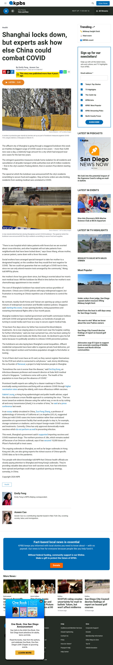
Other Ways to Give (92, 640)
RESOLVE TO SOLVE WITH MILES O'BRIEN (92, 259)
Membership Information (94, 636)
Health (5, 27)
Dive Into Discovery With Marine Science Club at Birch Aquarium (92, 219)
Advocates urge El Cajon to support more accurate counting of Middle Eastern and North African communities (93, 346)
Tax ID (88, 644)
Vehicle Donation (91, 648)
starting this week (14, 308)
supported (43, 434)
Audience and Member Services (71, 628)
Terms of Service (41, 659)
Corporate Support (92, 628)
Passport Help (65, 648)
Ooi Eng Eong (54, 369)
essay (9, 411)
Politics (60, 596)
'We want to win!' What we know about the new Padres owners (91, 321)
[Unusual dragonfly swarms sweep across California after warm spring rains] (15, 586)
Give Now (103, 3)
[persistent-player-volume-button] (13, 11)
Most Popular (85, 270)
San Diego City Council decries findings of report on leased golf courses (92, 332)
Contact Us (64, 636)
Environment (7, 596)
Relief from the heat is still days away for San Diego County (94, 311)
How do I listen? (66, 644)
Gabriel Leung (8, 394)
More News (9, 576)
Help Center (65, 652)
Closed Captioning (67, 632)
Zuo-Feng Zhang (43, 411)
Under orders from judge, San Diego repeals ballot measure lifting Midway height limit (93, 300)
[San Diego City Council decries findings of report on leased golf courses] (97, 586)
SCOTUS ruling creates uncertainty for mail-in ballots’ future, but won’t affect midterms (70, 603)
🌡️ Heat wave (86, 36)
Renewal (21, 364)
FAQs (62, 640)
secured (47, 440)
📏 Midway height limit (90, 31)
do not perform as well (26, 429)
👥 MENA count (86, 40)
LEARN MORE (25, 652)
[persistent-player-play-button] (6, 11)
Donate (56, 565)
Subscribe (94, 122)
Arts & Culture (34, 596)
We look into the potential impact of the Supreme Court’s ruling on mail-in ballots (93, 178)
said (55, 403)
